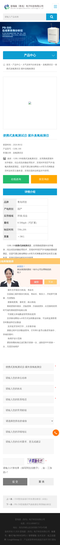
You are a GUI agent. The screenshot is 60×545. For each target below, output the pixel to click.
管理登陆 (32, 535)
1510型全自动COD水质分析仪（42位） (31, 499)
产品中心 (16, 64)
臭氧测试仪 (48, 64)
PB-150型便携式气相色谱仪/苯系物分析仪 (32, 504)
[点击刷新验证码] (36, 461)
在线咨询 (16, 179)
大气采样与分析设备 (32, 64)
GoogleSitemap (13, 539)
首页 (8, 64)
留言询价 (44, 179)
